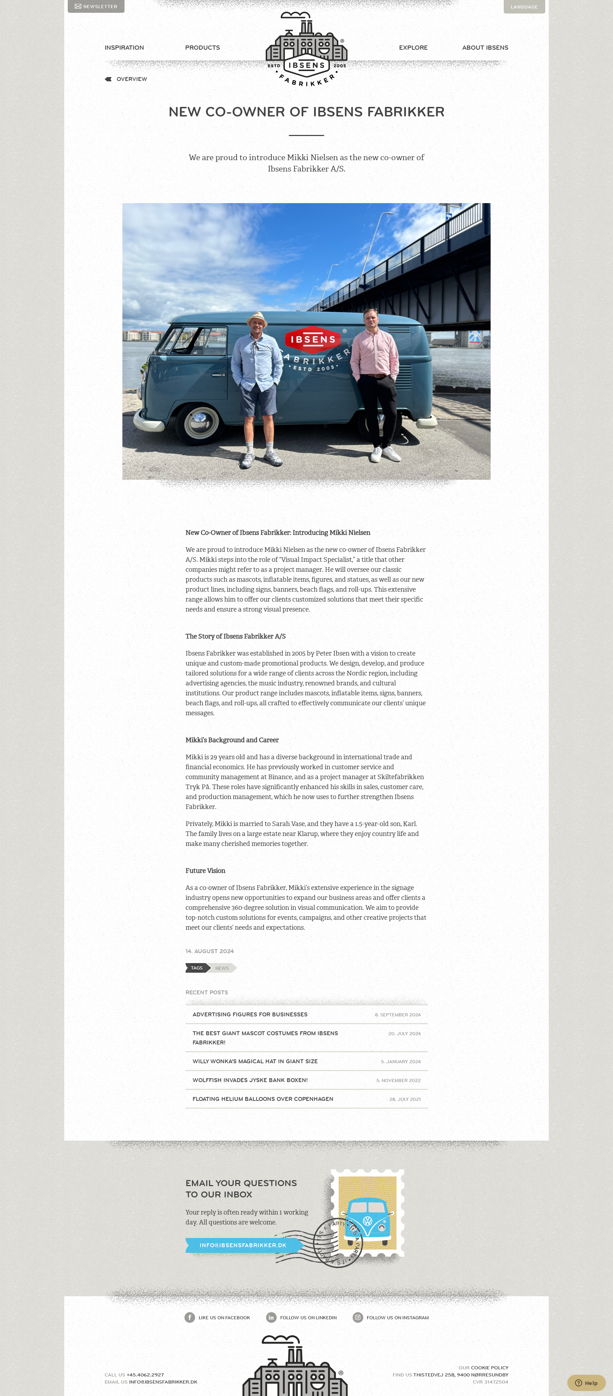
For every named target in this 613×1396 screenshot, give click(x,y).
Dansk (519, 20)
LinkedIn (308, 1317)
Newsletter (100, 6)
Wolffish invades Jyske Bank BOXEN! (307, 1080)
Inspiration (124, 47)
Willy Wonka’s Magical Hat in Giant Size (307, 1061)
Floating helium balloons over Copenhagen (307, 1099)
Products (202, 47)
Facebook (224, 1317)
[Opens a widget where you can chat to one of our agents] (586, 1383)
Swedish (522, 34)
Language (524, 7)
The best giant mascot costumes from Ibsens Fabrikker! (307, 1038)
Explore (413, 47)
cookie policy (489, 1367)
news (222, 968)
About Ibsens (485, 47)
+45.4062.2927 (145, 1374)
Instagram (398, 1317)
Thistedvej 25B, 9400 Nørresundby (460, 1374)
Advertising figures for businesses (307, 1014)
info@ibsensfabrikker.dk (243, 1245)
